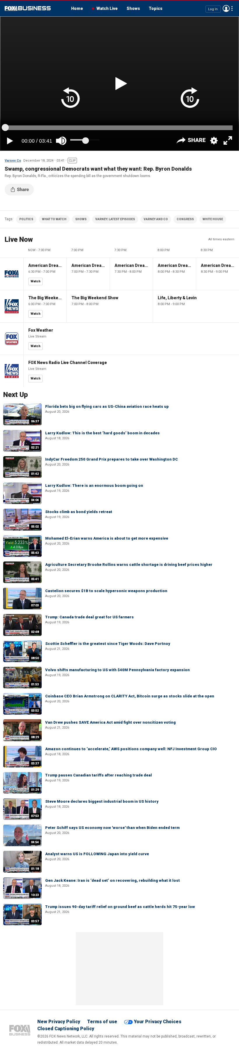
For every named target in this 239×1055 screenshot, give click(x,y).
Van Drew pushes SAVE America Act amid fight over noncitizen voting (110, 722)
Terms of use (102, 1021)
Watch (36, 281)
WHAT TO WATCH (54, 219)
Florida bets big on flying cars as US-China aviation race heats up (107, 406)
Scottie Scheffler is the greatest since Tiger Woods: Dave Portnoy (107, 643)
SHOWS (81, 219)
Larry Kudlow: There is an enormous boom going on (94, 485)
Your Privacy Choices (157, 1021)
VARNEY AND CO (156, 219)
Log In (213, 9)
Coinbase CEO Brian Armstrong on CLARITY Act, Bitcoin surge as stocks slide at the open (129, 696)
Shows (133, 8)
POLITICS (26, 219)
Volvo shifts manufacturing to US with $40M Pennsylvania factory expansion (117, 670)
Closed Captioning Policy (65, 1028)
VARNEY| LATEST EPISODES (115, 219)
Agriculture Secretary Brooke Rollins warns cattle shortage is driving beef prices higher (128, 564)
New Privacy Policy (58, 1021)
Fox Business (28, 8)
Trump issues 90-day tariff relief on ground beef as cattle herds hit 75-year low (120, 906)
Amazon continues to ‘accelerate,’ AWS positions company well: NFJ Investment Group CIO (131, 749)
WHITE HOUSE (213, 219)
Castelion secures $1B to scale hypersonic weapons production (106, 591)
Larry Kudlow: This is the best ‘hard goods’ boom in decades (102, 433)
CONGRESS (185, 219)
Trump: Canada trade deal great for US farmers (89, 617)
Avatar (226, 8)
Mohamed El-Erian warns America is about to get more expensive (106, 538)
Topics (155, 8)
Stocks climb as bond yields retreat (78, 512)
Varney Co (13, 160)
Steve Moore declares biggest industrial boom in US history (102, 801)
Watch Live (107, 8)
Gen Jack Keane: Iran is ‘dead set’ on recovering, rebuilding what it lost (112, 880)
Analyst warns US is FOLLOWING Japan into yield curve (97, 854)
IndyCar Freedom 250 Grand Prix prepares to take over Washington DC (111, 459)
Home (77, 8)
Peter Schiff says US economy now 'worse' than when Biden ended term (112, 827)
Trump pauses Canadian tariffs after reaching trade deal (98, 775)
